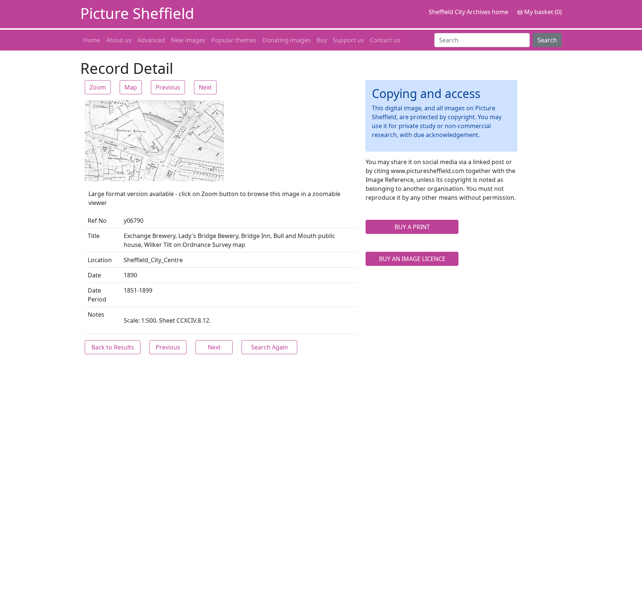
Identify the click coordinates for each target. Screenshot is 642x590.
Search (547, 40)
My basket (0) (542, 12)
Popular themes (233, 40)
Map (130, 87)
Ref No (97, 220)
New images (188, 40)
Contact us (385, 40)
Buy (322, 40)
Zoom (98, 87)
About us (119, 40)
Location (100, 260)
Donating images (286, 40)
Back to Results (112, 347)
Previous (168, 87)
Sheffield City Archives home (468, 12)
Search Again (269, 347)
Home (91, 40)
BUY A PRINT (412, 227)
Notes (96, 314)
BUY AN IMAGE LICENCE (412, 259)
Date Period (97, 294)
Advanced (151, 40)
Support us (348, 40)
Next (205, 87)
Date (94, 275)
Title (94, 236)
